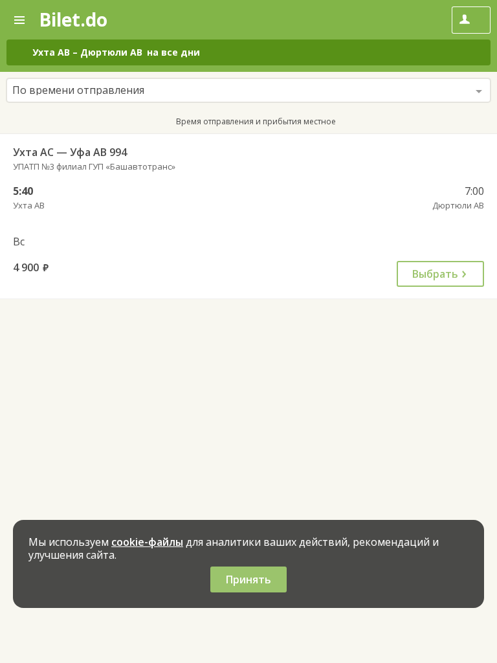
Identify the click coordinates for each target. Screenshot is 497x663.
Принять (248, 579)
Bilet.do (73, 19)
